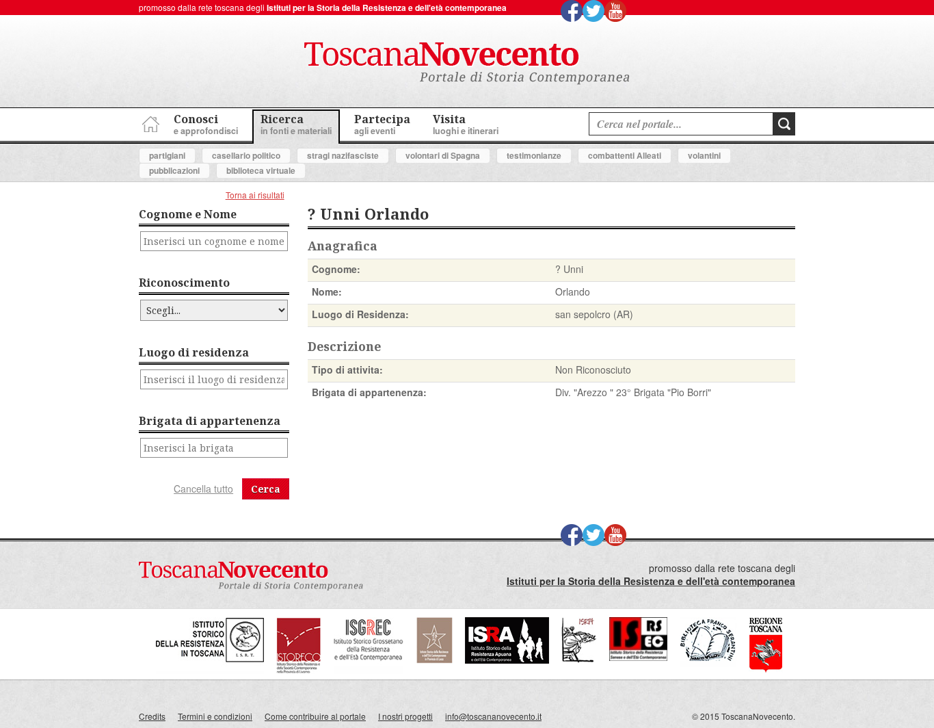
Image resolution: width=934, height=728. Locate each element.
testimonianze (534, 155)
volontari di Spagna (442, 155)
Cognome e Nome (188, 214)
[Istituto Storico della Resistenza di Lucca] (434, 660)
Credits (152, 716)
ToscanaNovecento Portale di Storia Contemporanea (467, 63)
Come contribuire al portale (315, 716)
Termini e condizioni (215, 716)
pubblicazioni (174, 170)
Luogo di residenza (194, 352)
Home (149, 122)
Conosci (206, 124)
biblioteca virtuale (260, 170)
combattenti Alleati (624, 155)
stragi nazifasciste (343, 155)
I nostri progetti (405, 716)
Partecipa (382, 124)
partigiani (167, 155)
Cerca (265, 488)
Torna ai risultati (255, 195)
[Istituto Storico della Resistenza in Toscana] (210, 670)
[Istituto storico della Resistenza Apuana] (507, 660)
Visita (465, 124)
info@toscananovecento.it (493, 716)
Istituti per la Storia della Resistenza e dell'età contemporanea (387, 7)
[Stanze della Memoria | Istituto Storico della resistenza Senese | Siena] (638, 657)
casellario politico (246, 155)
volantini (704, 155)
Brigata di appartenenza (209, 420)
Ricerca (296, 124)
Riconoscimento (184, 282)
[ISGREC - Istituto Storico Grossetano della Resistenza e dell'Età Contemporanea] (368, 670)
